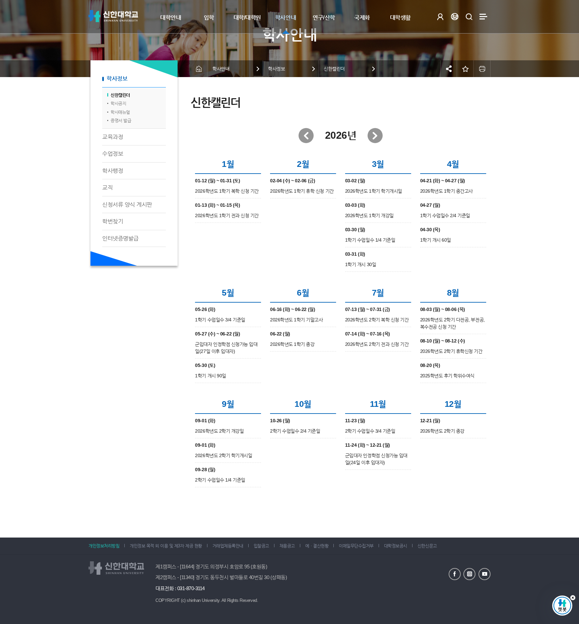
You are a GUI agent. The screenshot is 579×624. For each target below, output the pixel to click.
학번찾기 (112, 221)
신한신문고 (427, 545)
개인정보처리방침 (103, 545)
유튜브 (484, 574)
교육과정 (112, 137)
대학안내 (170, 17)
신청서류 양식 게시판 (127, 204)
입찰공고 (261, 545)
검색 (469, 16)
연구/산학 (324, 17)
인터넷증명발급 (120, 238)
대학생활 (400, 17)
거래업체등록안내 (227, 545)
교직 (107, 187)
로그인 (440, 16)
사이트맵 (483, 16)
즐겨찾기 (465, 68)
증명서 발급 (121, 120)
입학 (209, 17)
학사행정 (112, 171)
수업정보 (112, 153)
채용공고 (287, 545)
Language (454, 16)
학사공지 (118, 103)
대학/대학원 (247, 17)
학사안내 (285, 17)
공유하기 (448, 68)
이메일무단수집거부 (356, 545)
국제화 (362, 17)
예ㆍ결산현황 (316, 545)
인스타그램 (469, 574)
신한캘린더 (120, 95)
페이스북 (455, 574)
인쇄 (482, 68)
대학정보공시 (395, 545)
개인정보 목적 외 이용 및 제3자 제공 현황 (166, 545)
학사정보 (117, 78)
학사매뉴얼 (120, 112)
